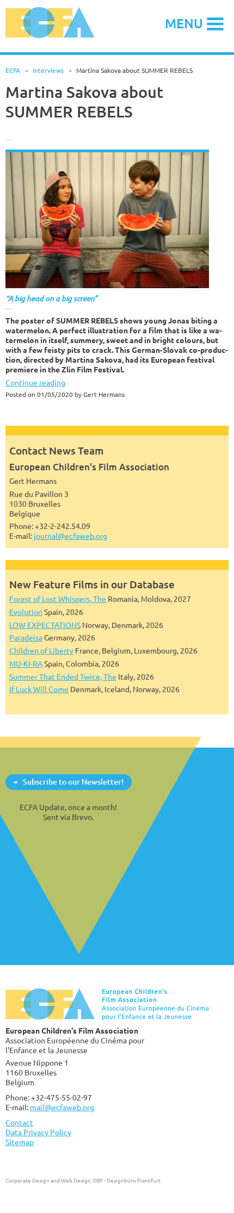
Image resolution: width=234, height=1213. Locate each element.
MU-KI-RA (25, 663)
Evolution (25, 612)
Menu (184, 23)
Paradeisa (25, 637)
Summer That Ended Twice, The (62, 676)
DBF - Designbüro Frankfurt (127, 1180)
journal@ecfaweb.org (70, 535)
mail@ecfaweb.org (62, 1107)
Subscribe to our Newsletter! (73, 781)
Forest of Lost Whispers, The (57, 599)
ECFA (12, 70)
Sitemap (19, 1142)
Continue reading (35, 382)
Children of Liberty (41, 650)
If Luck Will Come (39, 689)
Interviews (48, 70)
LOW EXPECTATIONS (45, 625)
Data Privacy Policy (38, 1132)
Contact (19, 1122)
